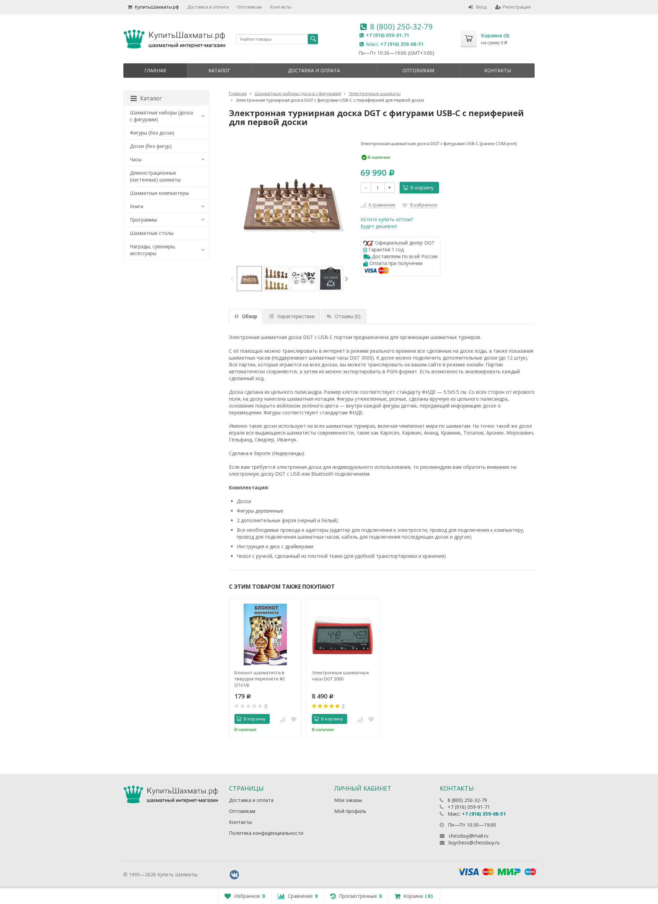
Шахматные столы (151, 233)
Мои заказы (348, 800)
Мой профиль (350, 811)
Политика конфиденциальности (266, 833)
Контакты (281, 7)
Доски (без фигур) (151, 146)
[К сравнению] (282, 719)
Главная (155, 70)
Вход (481, 7)
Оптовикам (249, 7)
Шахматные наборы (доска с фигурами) (161, 116)
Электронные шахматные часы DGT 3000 (340, 675)
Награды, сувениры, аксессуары (153, 249)
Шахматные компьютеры (159, 193)
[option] (249, 278)
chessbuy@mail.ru (468, 835)
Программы (143, 219)
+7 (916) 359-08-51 (402, 44)
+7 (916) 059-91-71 (387, 35)
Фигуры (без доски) (152, 132)
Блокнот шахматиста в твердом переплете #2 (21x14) (259, 678)
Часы (136, 159)
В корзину (422, 187)
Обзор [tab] (249, 316)
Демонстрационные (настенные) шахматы (155, 176)
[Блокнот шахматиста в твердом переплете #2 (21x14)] (265, 634)
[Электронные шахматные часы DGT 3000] (343, 634)
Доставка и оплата (208, 7)
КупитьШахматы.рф (157, 7)
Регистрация (517, 7)
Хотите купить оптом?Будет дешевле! (387, 222)
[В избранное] (294, 719)
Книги (136, 206)
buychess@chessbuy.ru (474, 842)
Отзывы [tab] (348, 316)
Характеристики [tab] (296, 316)
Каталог (219, 70)
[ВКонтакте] (234, 874)
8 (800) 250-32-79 (401, 26)
